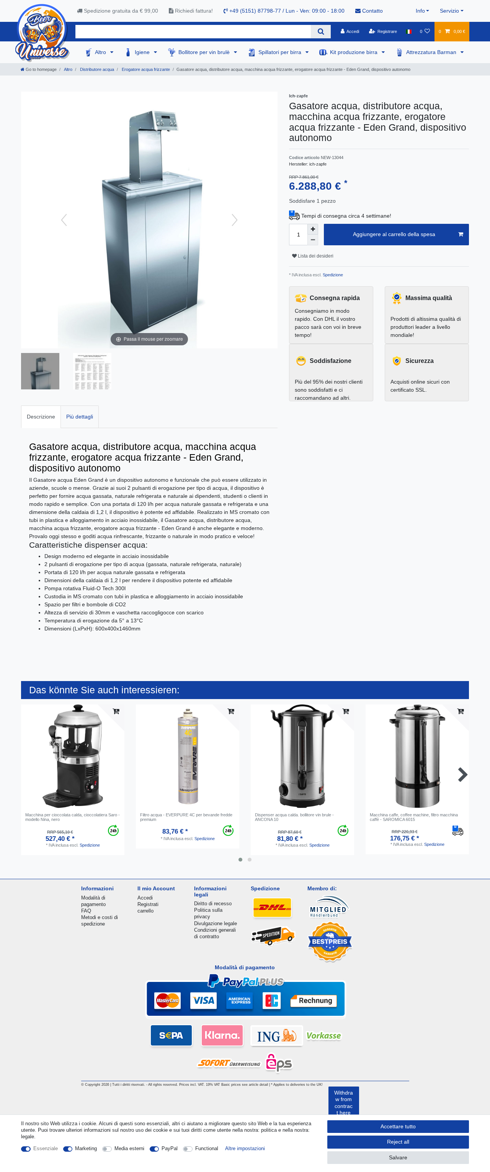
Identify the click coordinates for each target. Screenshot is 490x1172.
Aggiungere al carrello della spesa (394, 234)
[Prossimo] (235, 220)
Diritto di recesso (213, 903)
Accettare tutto (398, 1126)
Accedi (145, 898)
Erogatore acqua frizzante (145, 69)
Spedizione (332, 274)
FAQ (86, 911)
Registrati (147, 904)
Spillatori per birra (280, 52)
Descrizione (41, 417)
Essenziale (45, 1148)
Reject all (398, 1142)
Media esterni (129, 1148)
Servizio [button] (449, 11)
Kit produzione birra (354, 52)
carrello (145, 911)
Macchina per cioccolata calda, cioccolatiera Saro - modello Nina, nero (72, 817)
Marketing (86, 1148)
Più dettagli (79, 417)
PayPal (170, 1148)
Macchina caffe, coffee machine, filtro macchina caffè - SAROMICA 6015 (414, 817)
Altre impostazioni (245, 1148)
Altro (101, 52)
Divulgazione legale (215, 923)
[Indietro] (64, 220)
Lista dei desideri (315, 256)
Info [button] (420, 11)
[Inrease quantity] (312, 229)
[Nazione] (408, 31)
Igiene (143, 52)
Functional (206, 1148)
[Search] (320, 31)
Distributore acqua (96, 69)
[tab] (41, 416)
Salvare (398, 1157)
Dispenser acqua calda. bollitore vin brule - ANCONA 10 (294, 817)
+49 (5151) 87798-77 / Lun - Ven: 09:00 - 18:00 (286, 11)
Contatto (372, 11)
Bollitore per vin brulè (204, 52)
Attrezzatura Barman (432, 52)
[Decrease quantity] (312, 240)
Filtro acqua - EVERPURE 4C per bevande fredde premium (186, 817)
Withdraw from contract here (343, 1103)
